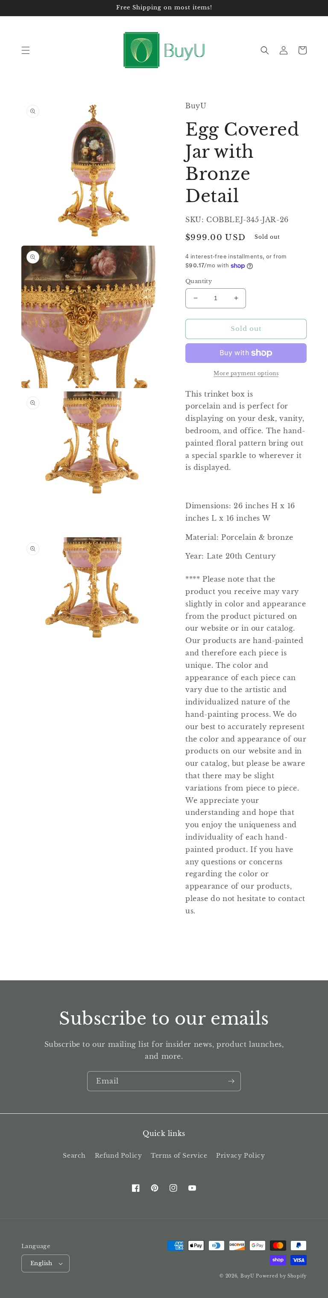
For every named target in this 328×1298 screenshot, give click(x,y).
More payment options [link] (246, 373)
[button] (25, 50)
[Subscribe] (231, 1081)
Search (74, 1155)
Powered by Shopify (281, 1276)
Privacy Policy (240, 1155)
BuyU (247, 1276)
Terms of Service (179, 1155)
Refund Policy (118, 1155)
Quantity (198, 281)
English (41, 1263)
